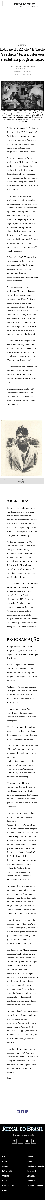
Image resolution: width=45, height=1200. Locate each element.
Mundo (5, 1166)
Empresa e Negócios (35, 1185)
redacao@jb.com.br (22, 68)
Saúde (29, 1161)
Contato (5, 1190)
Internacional (8, 1185)
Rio (3, 1157)
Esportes (30, 1157)
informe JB (7, 1171)
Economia (30, 1181)
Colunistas (30, 1176)
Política (5, 1181)
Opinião (5, 1176)
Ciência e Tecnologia (35, 1166)
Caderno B (31, 1171)
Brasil (4, 1161)
